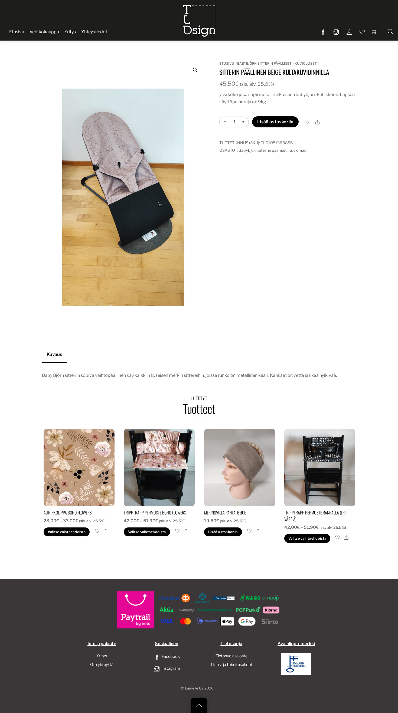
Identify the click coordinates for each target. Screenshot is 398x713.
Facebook (170, 656)
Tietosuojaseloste (231, 655)
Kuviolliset (306, 63)
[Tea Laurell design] (199, 20)
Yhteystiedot (94, 31)
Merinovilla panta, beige (225, 512)
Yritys (70, 31)
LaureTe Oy (194, 688)
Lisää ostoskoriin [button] (223, 532)
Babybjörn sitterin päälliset (264, 63)
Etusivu (16, 31)
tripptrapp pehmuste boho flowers (155, 512)
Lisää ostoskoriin (275, 121)
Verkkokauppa (44, 31)
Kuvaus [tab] (54, 354)
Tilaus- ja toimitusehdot (231, 664)
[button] (195, 70)
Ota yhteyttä (101, 664)
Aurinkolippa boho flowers (68, 512)
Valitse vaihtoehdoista (67, 532)
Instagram (170, 668)
